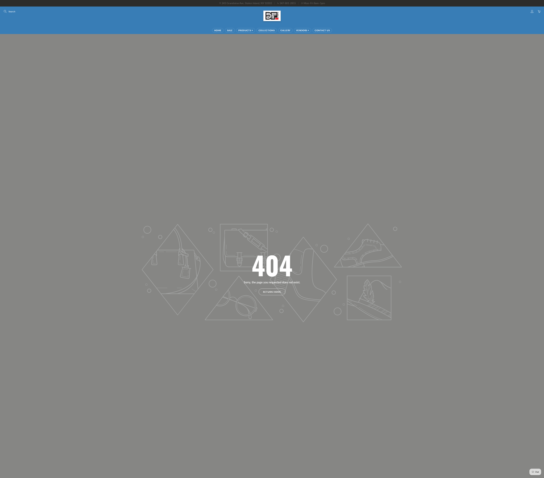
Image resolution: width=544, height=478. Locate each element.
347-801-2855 (288, 3)
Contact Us (322, 30)
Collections (267, 30)
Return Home (272, 291)
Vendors (302, 30)
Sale (230, 30)
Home (217, 30)
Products (245, 30)
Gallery (285, 30)
